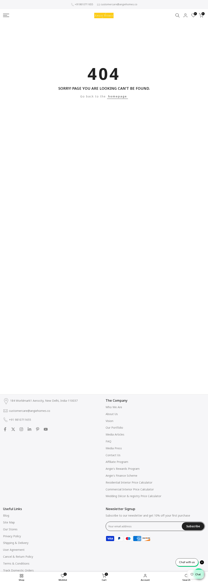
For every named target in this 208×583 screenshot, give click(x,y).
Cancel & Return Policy (18, 556)
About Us (112, 414)
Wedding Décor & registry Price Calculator (133, 496)
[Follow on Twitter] (13, 429)
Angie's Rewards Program (123, 469)
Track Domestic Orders (18, 570)
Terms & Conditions (16, 563)
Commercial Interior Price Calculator (130, 489)
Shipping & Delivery (15, 543)
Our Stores (10, 529)
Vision (109, 421)
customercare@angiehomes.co (119, 4)
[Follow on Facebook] (5, 429)
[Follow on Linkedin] (29, 429)
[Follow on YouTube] (46, 429)
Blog (6, 515)
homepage (117, 96)
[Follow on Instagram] (21, 429)
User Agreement (14, 550)
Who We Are (114, 407)
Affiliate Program (117, 462)
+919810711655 (84, 4)
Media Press (114, 448)
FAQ (108, 441)
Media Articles (115, 434)
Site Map (9, 522)
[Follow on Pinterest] (38, 429)
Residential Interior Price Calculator (129, 482)
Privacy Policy (12, 536)
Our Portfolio (114, 427)
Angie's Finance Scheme (121, 475)
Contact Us (113, 455)
